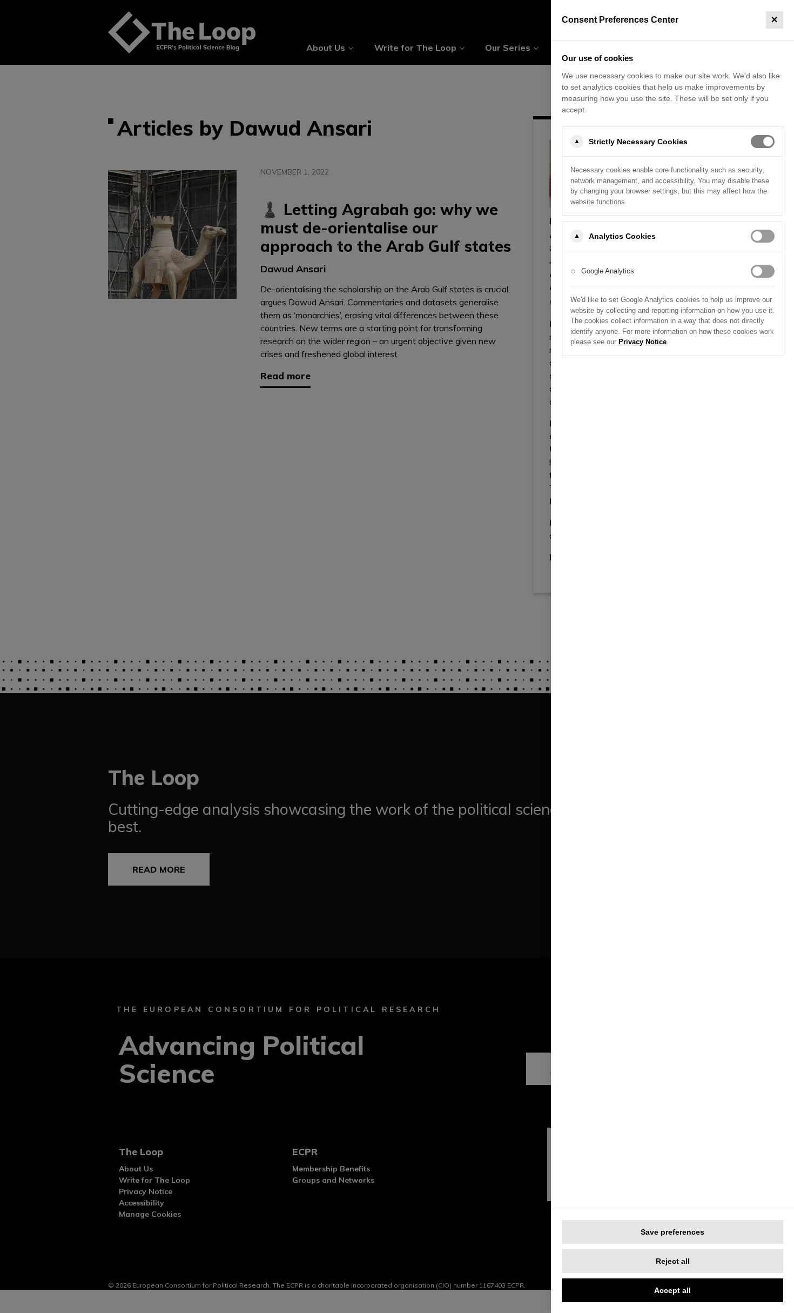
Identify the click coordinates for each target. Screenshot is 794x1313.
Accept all (672, 1290)
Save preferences (672, 1232)
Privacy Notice (642, 342)
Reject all (673, 1261)
